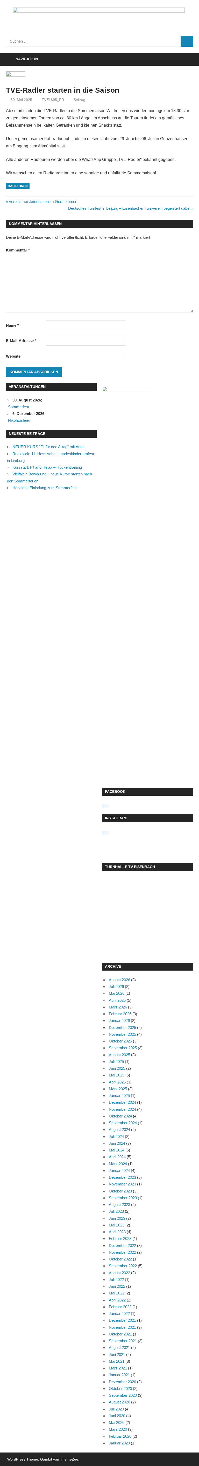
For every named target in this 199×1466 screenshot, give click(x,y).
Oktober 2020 (120, 1388)
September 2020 (123, 1395)
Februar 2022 (120, 1307)
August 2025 (119, 1055)
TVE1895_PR (53, 100)
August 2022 (119, 1273)
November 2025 (122, 1034)
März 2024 (118, 1164)
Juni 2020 (117, 1416)
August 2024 (119, 1129)
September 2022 (123, 1266)
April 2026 (117, 1000)
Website (13, 356)
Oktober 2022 (120, 1259)
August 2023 (119, 1204)
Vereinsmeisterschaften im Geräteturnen (43, 201)
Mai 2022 (116, 1293)
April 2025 (117, 1082)
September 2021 (123, 1341)
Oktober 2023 (120, 1191)
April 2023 (117, 1232)
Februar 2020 (120, 1436)
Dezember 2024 (122, 1102)
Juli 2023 (116, 1211)
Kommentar (18, 250)
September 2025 (123, 1048)
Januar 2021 (119, 1375)
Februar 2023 (120, 1238)
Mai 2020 (116, 1422)
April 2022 (117, 1300)
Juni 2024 (117, 1143)
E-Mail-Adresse (21, 340)
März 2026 (118, 1007)
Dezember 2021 (122, 1320)
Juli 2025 (116, 1061)
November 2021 (122, 1327)
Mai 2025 (116, 1075)
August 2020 (119, 1402)
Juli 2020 (116, 1409)
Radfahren (18, 186)
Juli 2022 (116, 1279)
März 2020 (118, 1429)
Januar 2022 (119, 1313)
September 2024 (123, 1123)
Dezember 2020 (122, 1382)
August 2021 (119, 1347)
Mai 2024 (116, 1150)
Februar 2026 (120, 1014)
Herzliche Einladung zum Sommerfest (44, 488)
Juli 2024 (116, 1136)
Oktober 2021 (120, 1334)
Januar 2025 (119, 1095)
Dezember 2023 (122, 1177)
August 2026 (119, 980)
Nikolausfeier (19, 420)
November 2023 (122, 1184)
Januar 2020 (119, 1443)
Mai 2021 (116, 1361)
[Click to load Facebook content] (105, 806)
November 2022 (122, 1252)
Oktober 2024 (120, 1116)
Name (12, 325)
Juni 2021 (117, 1354)
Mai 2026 (116, 993)
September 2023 (123, 1198)
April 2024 (117, 1157)
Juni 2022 (117, 1286)
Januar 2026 (119, 1020)
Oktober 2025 (120, 1041)
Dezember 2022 (122, 1245)
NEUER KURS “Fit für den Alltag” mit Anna (48, 447)
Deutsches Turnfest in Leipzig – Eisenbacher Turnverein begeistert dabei (129, 208)
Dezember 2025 (122, 1027)
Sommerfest (18, 407)
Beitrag (79, 100)
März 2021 (118, 1368)
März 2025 (118, 1089)
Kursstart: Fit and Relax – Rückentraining (47, 467)
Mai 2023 (116, 1225)
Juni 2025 (117, 1068)
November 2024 (122, 1109)
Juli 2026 (116, 986)
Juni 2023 (117, 1218)
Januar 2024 (119, 1170)
